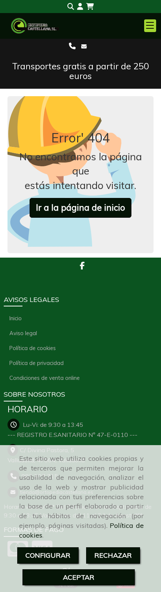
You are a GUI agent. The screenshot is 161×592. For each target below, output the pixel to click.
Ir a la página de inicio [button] (80, 207)
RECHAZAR (113, 555)
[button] (80, 6)
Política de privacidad (36, 362)
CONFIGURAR (47, 555)
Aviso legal (23, 333)
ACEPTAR (78, 577)
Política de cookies (32, 348)
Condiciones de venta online (44, 377)
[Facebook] (82, 266)
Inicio (15, 318)
